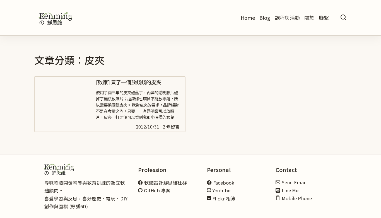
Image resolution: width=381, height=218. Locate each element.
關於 (309, 17)
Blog (264, 17)
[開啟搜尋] (343, 17)
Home (248, 17)
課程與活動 (287, 17)
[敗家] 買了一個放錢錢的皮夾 (128, 82)
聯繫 (324, 17)
